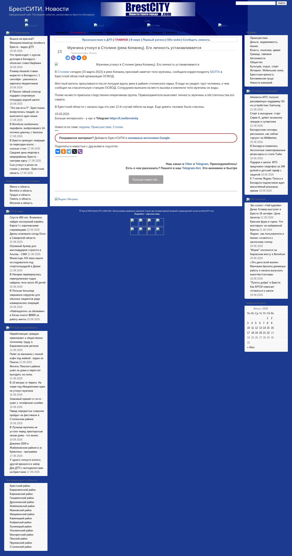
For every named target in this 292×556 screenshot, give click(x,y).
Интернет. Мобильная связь (267, 70)
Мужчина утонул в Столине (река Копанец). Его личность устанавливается (134, 48)
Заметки (260, 199)
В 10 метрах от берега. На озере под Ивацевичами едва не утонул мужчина (27, 386)
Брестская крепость (262, 74)
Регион (93, 53)
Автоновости (257, 58)
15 (268, 327)
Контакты (171, 32)
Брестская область (26, 327)
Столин (118, 127)
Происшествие (101, 127)
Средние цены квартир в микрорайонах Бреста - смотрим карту (24, 156)
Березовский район (21, 493)
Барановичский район (23, 489)
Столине (64, 71)
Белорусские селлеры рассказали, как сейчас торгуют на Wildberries (264, 133)
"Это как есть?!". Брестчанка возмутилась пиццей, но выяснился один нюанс (27, 112)
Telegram (202, 164)
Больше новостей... (146, 179)
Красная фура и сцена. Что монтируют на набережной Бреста (266, 225)
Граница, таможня (261, 54)
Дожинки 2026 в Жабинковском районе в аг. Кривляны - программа (26, 447)
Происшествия (79, 53)
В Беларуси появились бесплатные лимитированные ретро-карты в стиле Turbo (267, 150)
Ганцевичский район (22, 497)
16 (272, 327)
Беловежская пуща (261, 78)
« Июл (251, 347)
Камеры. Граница (139, 32)
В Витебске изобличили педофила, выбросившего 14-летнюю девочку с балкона (27, 128)
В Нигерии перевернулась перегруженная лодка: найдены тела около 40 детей (27, 278)
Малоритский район (21, 534)
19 (256, 332)
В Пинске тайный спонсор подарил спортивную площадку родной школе (25, 95)
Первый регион (154, 39)
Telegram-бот (191, 168)
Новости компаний (261, 82)
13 (260, 327)
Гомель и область (20, 198)
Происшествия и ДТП (97, 39)
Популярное (22, 32)
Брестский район (20, 485)
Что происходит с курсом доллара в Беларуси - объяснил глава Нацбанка (25, 59)
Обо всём (174, 39)
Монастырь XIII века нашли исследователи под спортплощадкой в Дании (26, 262)
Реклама (158, 32)
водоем (84, 127)
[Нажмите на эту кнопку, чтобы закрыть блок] (45, 33)
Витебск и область (21, 190)
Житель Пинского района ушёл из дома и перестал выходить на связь (25, 370)
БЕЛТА (215, 71)
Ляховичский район (21, 530)
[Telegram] (67, 57)
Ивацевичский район (22, 514)
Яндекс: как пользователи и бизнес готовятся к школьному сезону (267, 237)
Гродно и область (20, 194)
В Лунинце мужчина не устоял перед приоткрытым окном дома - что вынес (26, 431)
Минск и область (20, 186)
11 (252, 327)
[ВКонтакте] (78, 57)
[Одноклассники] (84, 57)
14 (264, 327)
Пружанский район (21, 542)
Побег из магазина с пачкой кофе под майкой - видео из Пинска (26, 358)
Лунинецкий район (21, 526)
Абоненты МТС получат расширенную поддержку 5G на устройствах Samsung (267, 101)
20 (260, 332)
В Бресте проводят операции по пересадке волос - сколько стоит (27, 144)
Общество (256, 62)
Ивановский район (21, 510)
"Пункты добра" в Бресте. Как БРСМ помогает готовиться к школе (265, 286)
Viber (188, 164)
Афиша (110, 32)
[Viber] (73, 57)
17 (248, 332)
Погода (122, 32)
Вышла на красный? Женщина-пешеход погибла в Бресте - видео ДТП (27, 42)
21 (264, 332)
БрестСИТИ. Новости (39, 9)
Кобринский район (20, 522)
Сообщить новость (196, 39)
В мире (19, 211)
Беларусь (62, 32)
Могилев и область (21, 202)
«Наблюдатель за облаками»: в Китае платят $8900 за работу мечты (27, 315)
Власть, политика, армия (265, 50)
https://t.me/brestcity (124, 118)
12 (256, 327)
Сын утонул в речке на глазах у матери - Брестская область (27, 168)
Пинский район (18, 538)
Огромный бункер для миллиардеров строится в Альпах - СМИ (25, 250)
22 (268, 332)
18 (252, 332)
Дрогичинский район (22, 502)
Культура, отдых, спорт (264, 66)
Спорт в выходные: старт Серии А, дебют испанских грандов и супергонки (266, 117)
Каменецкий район (21, 518)
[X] (74, 151)
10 (248, 327)
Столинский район (21, 546)
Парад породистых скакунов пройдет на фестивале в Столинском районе (27, 415)
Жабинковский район (22, 506)
